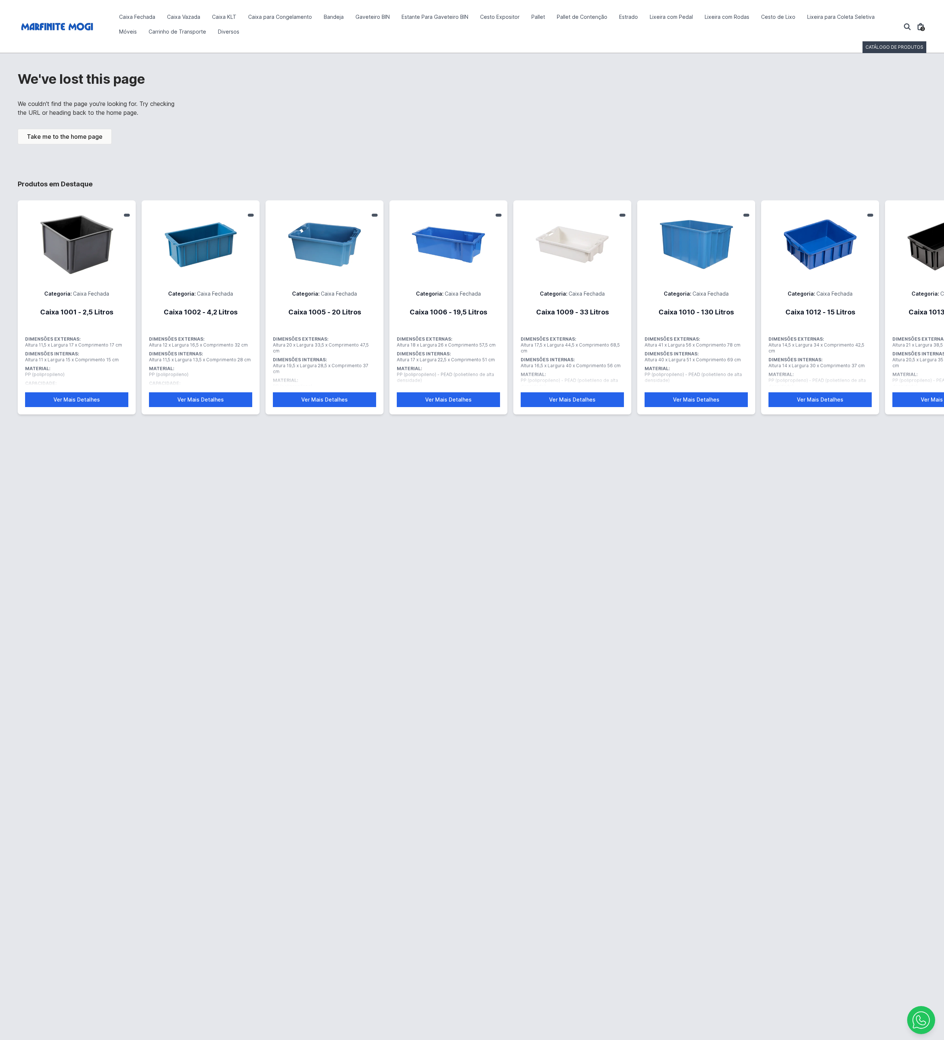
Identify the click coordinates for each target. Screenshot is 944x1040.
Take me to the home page (65, 136)
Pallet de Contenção (582, 17)
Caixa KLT (224, 17)
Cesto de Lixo (778, 17)
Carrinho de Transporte (177, 31)
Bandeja (334, 17)
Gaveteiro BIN (372, 17)
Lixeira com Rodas (727, 17)
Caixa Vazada (183, 17)
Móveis (128, 31)
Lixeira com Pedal (671, 17)
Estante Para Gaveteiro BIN (435, 17)
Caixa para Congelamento (280, 17)
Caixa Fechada (137, 17)
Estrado (628, 17)
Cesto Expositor (500, 17)
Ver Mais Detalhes (76, 399)
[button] (921, 1020)
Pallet (538, 17)
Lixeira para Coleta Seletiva (841, 17)
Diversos (228, 31)
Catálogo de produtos (894, 47)
